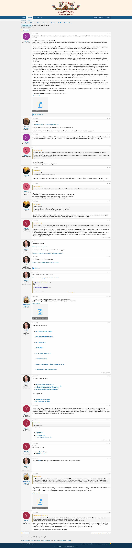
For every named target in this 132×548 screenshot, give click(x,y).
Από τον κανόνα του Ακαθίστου (45, 384)
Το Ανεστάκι (39, 434)
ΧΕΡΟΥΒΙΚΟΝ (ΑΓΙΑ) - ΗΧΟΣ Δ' (44, 331)
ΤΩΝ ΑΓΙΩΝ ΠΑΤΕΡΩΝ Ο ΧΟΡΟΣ (44, 336)
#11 (109, 272)
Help (103, 544)
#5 (109, 167)
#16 (109, 420)
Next (27, 30)
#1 (109, 33)
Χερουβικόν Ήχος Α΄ (41, 452)
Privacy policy (98, 544)
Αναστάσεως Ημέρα (41, 358)
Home (23, 17)
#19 (109, 473)
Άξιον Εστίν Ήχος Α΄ (41, 453)
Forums (30, 17)
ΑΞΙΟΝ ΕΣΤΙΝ (39, 347)
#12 (109, 296)
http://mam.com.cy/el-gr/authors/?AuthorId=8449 (45, 262)
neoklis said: (36, 423)
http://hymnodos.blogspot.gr (40, 246)
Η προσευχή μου (40, 435)
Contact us (83, 544)
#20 (109, 512)
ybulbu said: (36, 476)
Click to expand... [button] (71, 292)
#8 (109, 220)
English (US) (33, 544)
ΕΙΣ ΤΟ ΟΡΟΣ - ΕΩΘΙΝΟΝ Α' (43, 353)
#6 (109, 183)
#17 (109, 443)
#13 (109, 322)
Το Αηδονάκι (39, 432)
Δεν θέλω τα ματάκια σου (43, 399)
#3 (109, 134)
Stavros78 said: (36, 150)
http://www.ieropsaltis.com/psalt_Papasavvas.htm (45, 124)
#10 (109, 256)
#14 (109, 376)
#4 (109, 147)
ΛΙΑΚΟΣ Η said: (36, 186)
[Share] (108, 33)
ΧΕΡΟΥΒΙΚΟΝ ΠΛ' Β (41, 342)
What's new (37, 17)
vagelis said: (36, 170)
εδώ (39, 460)
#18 (109, 458)
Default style (25, 544)
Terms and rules (90, 544)
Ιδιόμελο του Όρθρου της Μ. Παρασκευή (47, 387)
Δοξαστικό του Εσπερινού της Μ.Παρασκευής (48, 386)
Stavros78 (24, 27)
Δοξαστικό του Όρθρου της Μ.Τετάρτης (47, 389)
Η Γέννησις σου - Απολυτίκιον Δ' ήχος (46, 369)
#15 (109, 405)
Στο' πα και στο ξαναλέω (43, 401)
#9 (109, 241)
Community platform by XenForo (66, 546)
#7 (109, 201)
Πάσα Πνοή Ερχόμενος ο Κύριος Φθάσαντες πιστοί (50, 364)
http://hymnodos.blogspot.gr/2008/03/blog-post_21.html (47, 253)
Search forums (30, 20)
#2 (109, 118)
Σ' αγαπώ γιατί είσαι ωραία (43, 437)
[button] (41, 17)
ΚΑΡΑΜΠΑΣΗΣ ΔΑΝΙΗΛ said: (39, 515)
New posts (23, 20)
